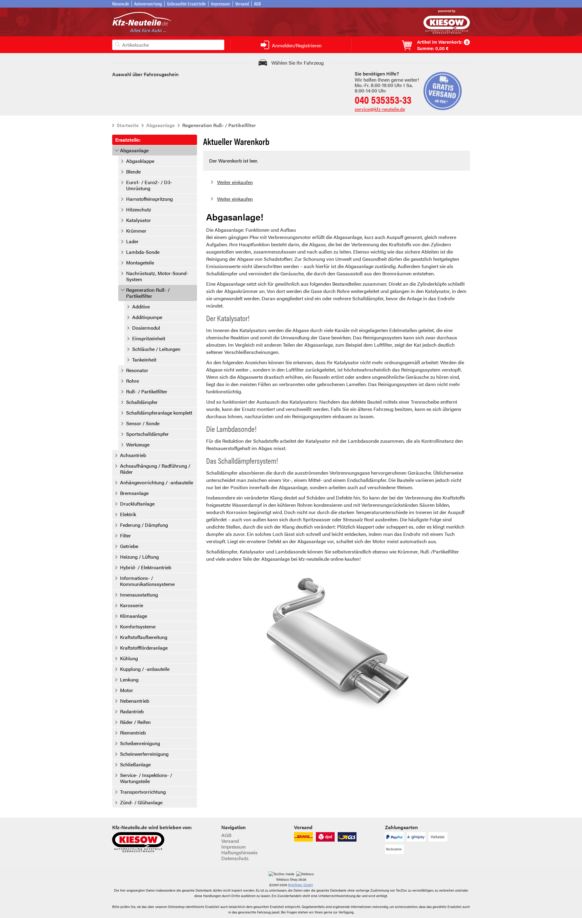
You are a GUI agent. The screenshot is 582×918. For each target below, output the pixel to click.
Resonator (137, 370)
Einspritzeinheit (148, 338)
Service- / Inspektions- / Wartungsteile (146, 778)
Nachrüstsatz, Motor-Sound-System (157, 276)
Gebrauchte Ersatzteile (186, 3)
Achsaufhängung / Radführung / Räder (155, 469)
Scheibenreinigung (140, 743)
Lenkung (129, 680)
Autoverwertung (148, 3)
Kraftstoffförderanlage (144, 648)
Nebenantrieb (134, 701)
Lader (132, 241)
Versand (242, 3)
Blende (133, 172)
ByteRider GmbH (300, 885)
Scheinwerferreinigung (144, 754)
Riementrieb (133, 733)
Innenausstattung (139, 595)
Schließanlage (135, 765)
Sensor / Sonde (142, 423)
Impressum (220, 3)
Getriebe (129, 546)
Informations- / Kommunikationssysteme (147, 581)
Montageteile (140, 263)
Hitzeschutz (138, 210)
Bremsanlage (134, 493)
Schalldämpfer (142, 402)
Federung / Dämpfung (144, 525)
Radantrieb (132, 711)
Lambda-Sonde (142, 252)
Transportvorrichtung (143, 792)
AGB (257, 3)
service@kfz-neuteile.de (380, 109)
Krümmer (136, 231)
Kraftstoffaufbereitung (143, 637)
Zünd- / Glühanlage (141, 802)
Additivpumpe (147, 317)
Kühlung (129, 658)
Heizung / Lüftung (139, 557)
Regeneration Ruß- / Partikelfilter (148, 293)
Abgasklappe (140, 161)
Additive (141, 307)
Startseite (128, 125)
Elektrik (128, 514)
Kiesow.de (120, 3)
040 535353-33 (383, 99)
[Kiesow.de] (446, 31)
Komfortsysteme (138, 627)
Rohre (132, 381)
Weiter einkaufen (235, 182)
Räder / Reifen (135, 722)
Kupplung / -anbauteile (144, 669)
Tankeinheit (144, 360)
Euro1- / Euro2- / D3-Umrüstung (149, 185)
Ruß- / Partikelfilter (146, 391)
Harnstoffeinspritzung (149, 199)
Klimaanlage (133, 616)
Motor (126, 690)
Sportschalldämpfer (147, 434)
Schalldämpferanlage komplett (159, 413)
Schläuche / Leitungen (156, 349)
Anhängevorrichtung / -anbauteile (156, 482)
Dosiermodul (146, 328)
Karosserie (131, 605)
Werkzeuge (137, 445)
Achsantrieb (133, 455)
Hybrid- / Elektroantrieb (145, 567)
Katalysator (138, 220)
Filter (125, 536)
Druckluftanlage (137, 504)
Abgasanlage (160, 125)
